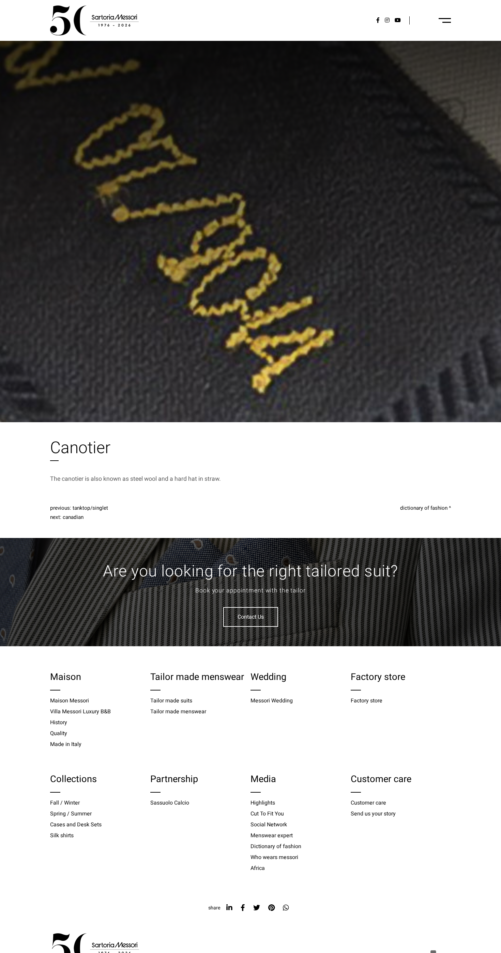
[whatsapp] (286, 908)
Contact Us (251, 617)
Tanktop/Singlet (90, 508)
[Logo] (94, 20)
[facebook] (243, 908)
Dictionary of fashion (423, 508)
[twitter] (256, 908)
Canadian (73, 517)
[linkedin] (229, 908)
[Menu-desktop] (445, 20)
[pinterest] (271, 908)
